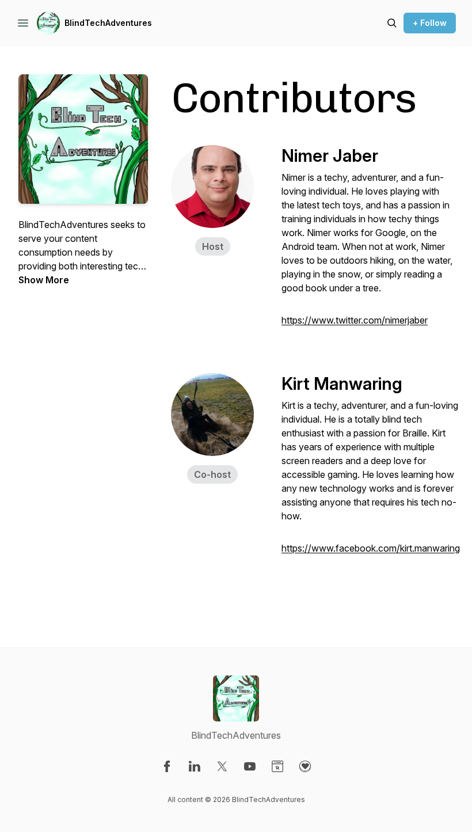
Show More (43, 280)
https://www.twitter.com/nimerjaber (354, 320)
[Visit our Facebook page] (167, 766)
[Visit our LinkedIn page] (194, 766)
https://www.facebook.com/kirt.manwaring (370, 548)
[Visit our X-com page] (222, 766)
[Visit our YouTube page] (250, 766)
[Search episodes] (392, 23)
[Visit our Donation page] (305, 766)
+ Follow (430, 23)
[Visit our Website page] (277, 766)
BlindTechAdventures (108, 23)
